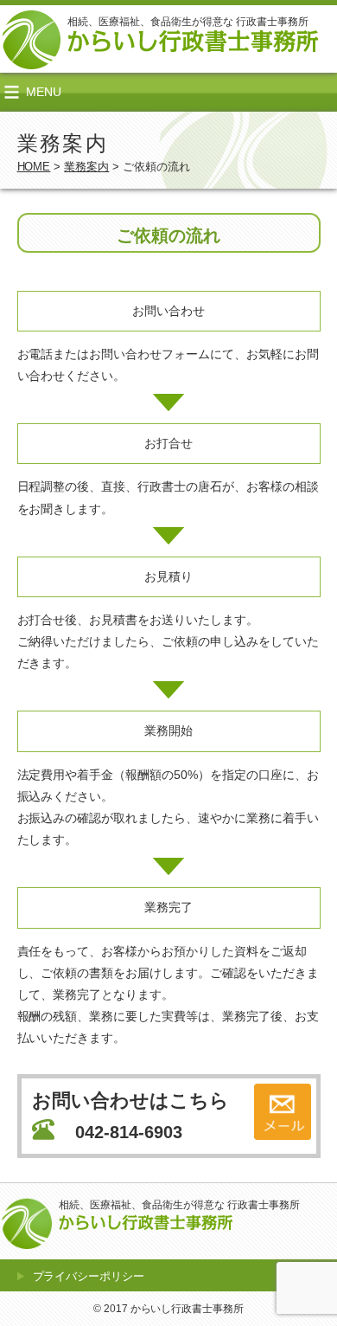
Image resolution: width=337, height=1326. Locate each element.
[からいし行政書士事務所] (192, 42)
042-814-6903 (128, 1132)
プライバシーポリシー (89, 1276)
